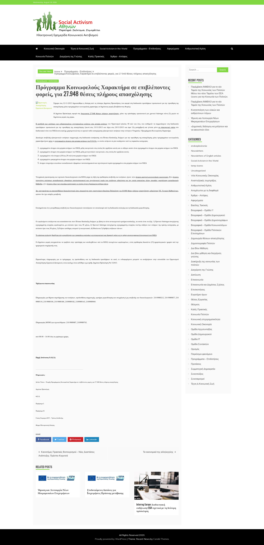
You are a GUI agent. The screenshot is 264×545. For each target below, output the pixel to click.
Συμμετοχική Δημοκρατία (203, 369)
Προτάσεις (196, 364)
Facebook (44, 439)
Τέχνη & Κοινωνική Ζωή (82, 48)
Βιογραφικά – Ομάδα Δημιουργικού (208, 215)
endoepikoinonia (199, 145)
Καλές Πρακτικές (96, 56)
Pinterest (76, 439)
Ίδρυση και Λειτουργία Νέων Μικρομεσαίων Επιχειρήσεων (53, 491)
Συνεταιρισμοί (197, 378)
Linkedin (92, 439)
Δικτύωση (196, 274)
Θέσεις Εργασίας (199, 299)
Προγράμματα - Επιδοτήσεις (47, 81)
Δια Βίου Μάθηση (199, 248)
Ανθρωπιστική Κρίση (195, 48)
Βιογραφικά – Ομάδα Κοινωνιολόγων (209, 225)
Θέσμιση (195, 304)
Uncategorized (198, 170)
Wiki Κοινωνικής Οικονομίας (205, 175)
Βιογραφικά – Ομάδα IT (202, 210)
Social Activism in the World (113, 48)
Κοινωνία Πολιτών (45, 56)
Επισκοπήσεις (198, 289)
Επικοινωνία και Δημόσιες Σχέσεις (207, 284)
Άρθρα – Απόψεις (118, 56)
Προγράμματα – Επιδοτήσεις (147, 48)
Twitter (60, 439)
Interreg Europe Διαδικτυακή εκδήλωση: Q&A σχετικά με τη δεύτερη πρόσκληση (156, 508)
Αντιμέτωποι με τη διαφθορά (204, 190)
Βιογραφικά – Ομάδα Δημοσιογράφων (209, 220)
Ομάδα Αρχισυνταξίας (201, 329)
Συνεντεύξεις (197, 373)
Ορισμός (195, 349)
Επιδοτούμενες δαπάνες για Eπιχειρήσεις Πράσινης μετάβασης (105, 491)
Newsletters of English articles (206, 155)
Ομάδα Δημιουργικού (201, 334)
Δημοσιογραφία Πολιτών (203, 243)
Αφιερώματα (173, 48)
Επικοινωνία (197, 279)
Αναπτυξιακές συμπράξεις (203, 180)
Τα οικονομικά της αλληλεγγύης (158, 452)
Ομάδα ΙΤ (195, 339)
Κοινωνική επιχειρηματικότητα (205, 319)
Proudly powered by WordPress (111, 539)
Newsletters (197, 150)
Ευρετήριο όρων (199, 294)
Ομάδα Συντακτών (200, 344)
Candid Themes (161, 539)
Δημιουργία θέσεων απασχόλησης (207, 238)
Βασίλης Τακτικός (199, 205)
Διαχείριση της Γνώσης (71, 56)
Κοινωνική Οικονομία (54, 48)
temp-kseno (197, 165)
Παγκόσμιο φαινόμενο (201, 354)
